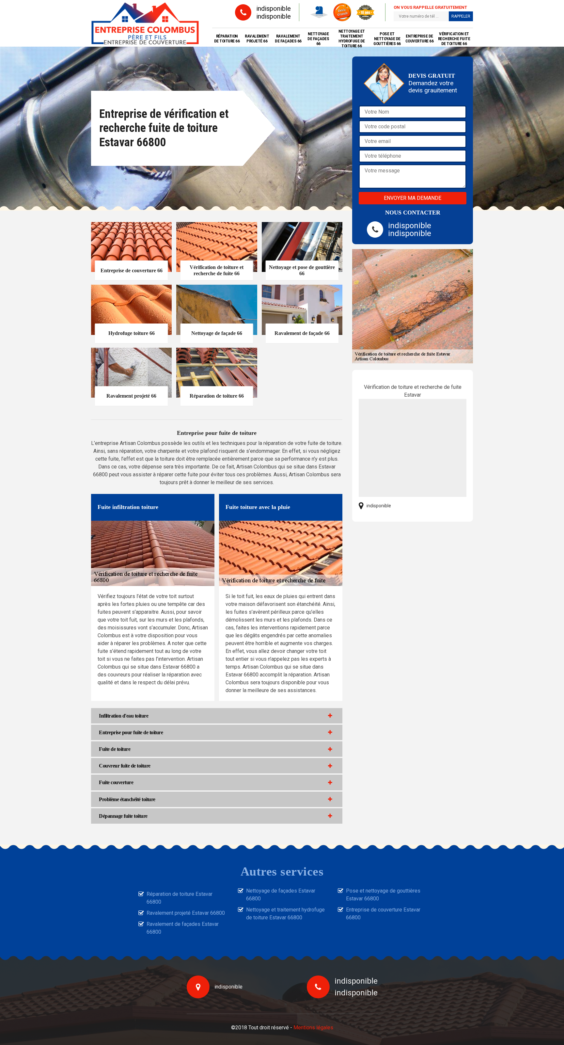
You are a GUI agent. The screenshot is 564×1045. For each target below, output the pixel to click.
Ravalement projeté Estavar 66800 (186, 913)
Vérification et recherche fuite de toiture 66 (454, 38)
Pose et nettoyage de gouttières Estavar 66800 (383, 895)
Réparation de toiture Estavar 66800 (179, 898)
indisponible (273, 8)
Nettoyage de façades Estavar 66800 (280, 895)
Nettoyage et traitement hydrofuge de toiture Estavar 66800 (285, 914)
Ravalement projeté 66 (257, 38)
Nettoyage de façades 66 (318, 38)
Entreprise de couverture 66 (419, 38)
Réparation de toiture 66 (227, 38)
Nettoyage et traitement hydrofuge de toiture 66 (351, 38)
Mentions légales (313, 1027)
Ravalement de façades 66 (288, 38)
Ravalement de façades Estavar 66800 (183, 928)
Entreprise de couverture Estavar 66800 (383, 914)
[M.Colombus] (145, 23)
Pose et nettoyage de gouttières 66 (387, 38)
